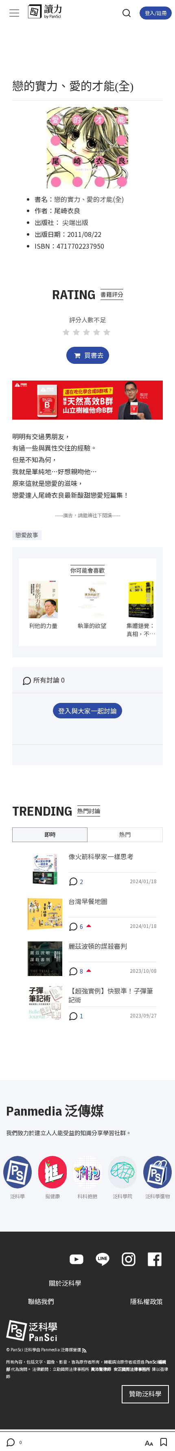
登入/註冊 (155, 12)
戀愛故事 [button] (26, 535)
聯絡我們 (41, 1301)
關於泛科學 (65, 1283)
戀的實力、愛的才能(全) (89, 199)
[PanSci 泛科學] (48, 11)
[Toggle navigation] (14, 13)
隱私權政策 (146, 1301)
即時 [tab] (50, 834)
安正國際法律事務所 (132, 1369)
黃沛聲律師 (101, 1369)
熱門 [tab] (125, 834)
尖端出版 (75, 222)
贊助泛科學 (145, 1393)
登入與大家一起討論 (87, 711)
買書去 (93, 355)
